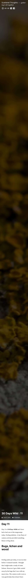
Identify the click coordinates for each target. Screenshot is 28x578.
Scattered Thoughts (10, 3)
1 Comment (17, 517)
